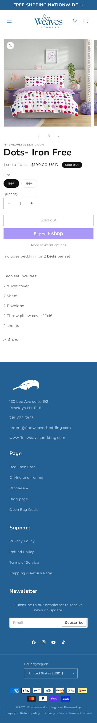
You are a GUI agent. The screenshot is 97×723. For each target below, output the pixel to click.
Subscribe (74, 622)
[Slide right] (59, 136)
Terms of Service (24, 562)
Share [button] (13, 339)
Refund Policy (21, 552)
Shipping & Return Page (30, 573)
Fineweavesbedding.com (45, 707)
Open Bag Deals (23, 509)
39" (31, 184)
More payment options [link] (48, 245)
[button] (9, 21)
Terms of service (80, 713)
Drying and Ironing (26, 477)
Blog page (18, 499)
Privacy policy (54, 713)
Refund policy (30, 713)
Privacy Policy (22, 541)
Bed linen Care (22, 467)
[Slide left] (38, 136)
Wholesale (18, 488)
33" (13, 184)
